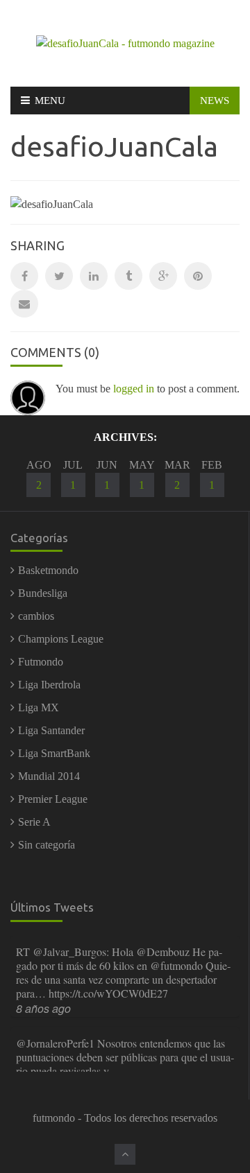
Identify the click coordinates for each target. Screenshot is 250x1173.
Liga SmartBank (54, 753)
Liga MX (38, 707)
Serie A (34, 822)
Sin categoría (46, 845)
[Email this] (24, 304)
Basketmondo (48, 570)
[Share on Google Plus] (163, 276)
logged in (133, 388)
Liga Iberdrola (49, 684)
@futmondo (176, 965)
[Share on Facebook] (24, 276)
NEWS (214, 100)
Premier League (53, 799)
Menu (50, 100)
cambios (36, 616)
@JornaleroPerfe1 (55, 1043)
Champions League (60, 639)
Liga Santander (51, 730)
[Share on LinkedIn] (94, 276)
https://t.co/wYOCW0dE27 (108, 993)
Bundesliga (42, 593)
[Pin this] (198, 276)
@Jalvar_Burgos (69, 951)
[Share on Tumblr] (128, 276)
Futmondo (40, 662)
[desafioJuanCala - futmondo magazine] (125, 43)
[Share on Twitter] (59, 276)
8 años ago (43, 1008)
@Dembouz (163, 951)
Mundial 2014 (49, 776)
